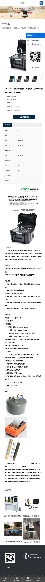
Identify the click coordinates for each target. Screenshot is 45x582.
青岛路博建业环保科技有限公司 (27, 575)
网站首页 (16, 28)
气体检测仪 (32, 28)
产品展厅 (24, 28)
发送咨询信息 (24, 117)
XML (38, 575)
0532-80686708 (35, 557)
